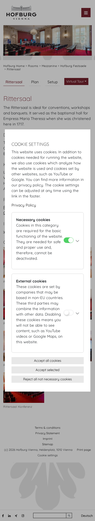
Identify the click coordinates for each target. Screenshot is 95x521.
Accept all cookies (47, 360)
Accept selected (47, 370)
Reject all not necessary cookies (47, 379)
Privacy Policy (23, 205)
